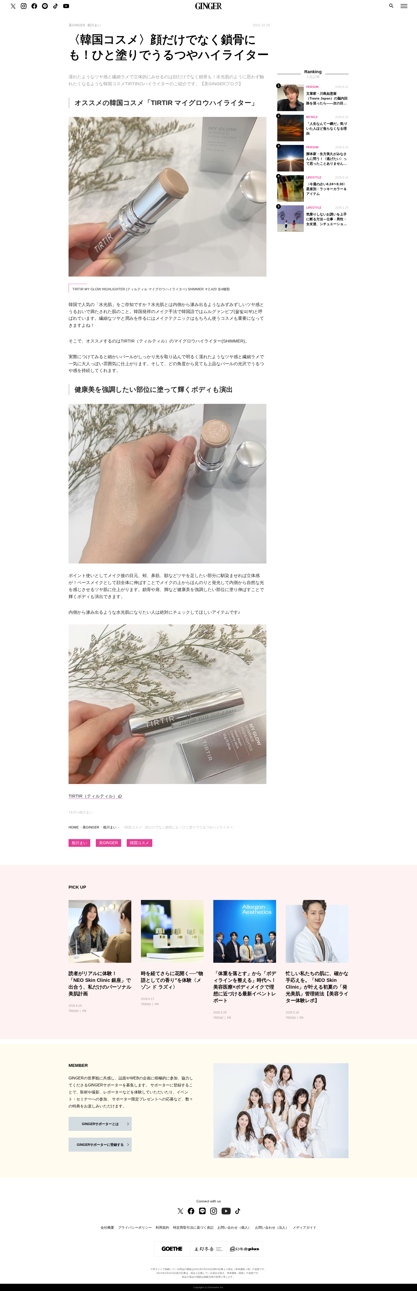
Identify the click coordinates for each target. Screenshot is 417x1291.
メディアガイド (304, 1227)
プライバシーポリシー (135, 1227)
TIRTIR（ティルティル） (93, 796)
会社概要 (107, 1227)
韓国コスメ (139, 843)
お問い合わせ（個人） (234, 1227)
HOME (74, 827)
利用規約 (162, 1227)
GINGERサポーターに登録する (100, 1145)
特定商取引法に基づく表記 (193, 1227)
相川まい (110, 827)
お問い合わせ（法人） (272, 1227)
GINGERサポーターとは (100, 1124)
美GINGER (91, 827)
